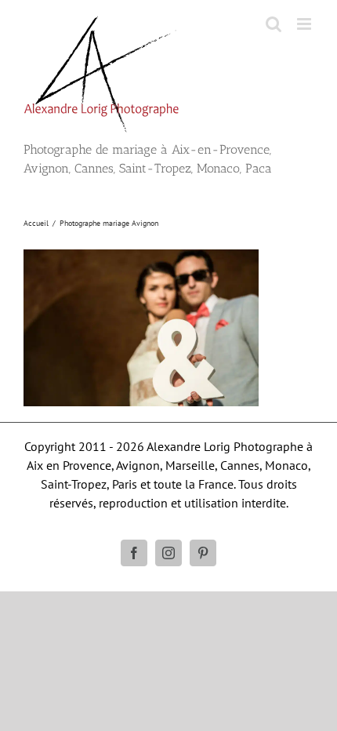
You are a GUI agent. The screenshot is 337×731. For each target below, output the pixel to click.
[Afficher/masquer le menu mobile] (305, 24)
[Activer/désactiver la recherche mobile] (273, 24)
